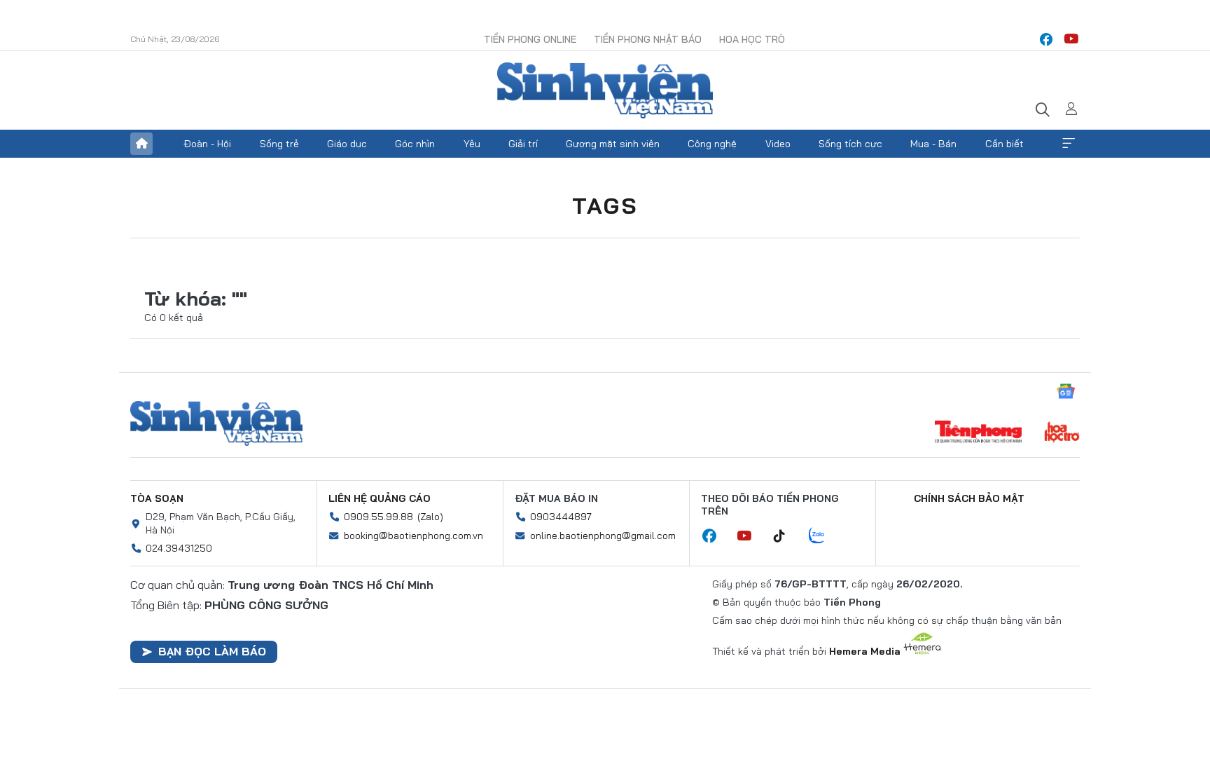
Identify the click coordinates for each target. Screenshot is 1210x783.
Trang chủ (141, 143)
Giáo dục (347, 143)
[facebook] (1046, 39)
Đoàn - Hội (207, 143)
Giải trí (523, 143)
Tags (605, 205)
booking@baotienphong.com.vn (413, 535)
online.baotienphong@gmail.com (603, 535)
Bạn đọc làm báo (212, 651)
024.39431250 (179, 548)
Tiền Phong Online (530, 39)
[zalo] (824, 536)
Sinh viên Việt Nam (216, 423)
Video (778, 143)
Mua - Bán (933, 143)
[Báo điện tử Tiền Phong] (978, 433)
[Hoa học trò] (1062, 433)
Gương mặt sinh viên (613, 143)
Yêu (472, 143)
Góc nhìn (415, 143)
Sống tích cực (850, 143)
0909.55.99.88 (378, 516)
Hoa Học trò (752, 39)
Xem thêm (1068, 143)
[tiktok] (786, 536)
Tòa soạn (156, 498)
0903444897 (561, 516)
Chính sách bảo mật (969, 498)
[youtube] (1071, 39)
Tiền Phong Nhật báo (648, 39)
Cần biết (1004, 143)
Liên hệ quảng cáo (379, 498)
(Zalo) (430, 516)
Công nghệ (712, 143)
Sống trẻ (279, 143)
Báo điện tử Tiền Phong (605, 90)
